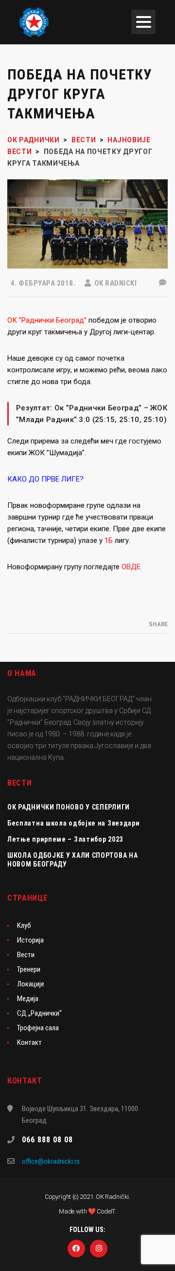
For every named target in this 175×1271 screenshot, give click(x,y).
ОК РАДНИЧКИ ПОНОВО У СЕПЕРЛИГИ (68, 807)
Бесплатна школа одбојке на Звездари (73, 823)
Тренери (28, 969)
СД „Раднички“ (39, 1013)
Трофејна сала (38, 1027)
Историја (30, 940)
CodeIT (106, 1211)
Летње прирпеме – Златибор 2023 (65, 839)
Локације (30, 984)
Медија (27, 998)
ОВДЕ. (132, 566)
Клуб (24, 925)
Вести (26, 954)
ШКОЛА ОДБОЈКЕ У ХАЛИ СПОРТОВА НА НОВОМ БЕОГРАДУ (72, 859)
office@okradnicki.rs (51, 1161)
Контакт (29, 1042)
